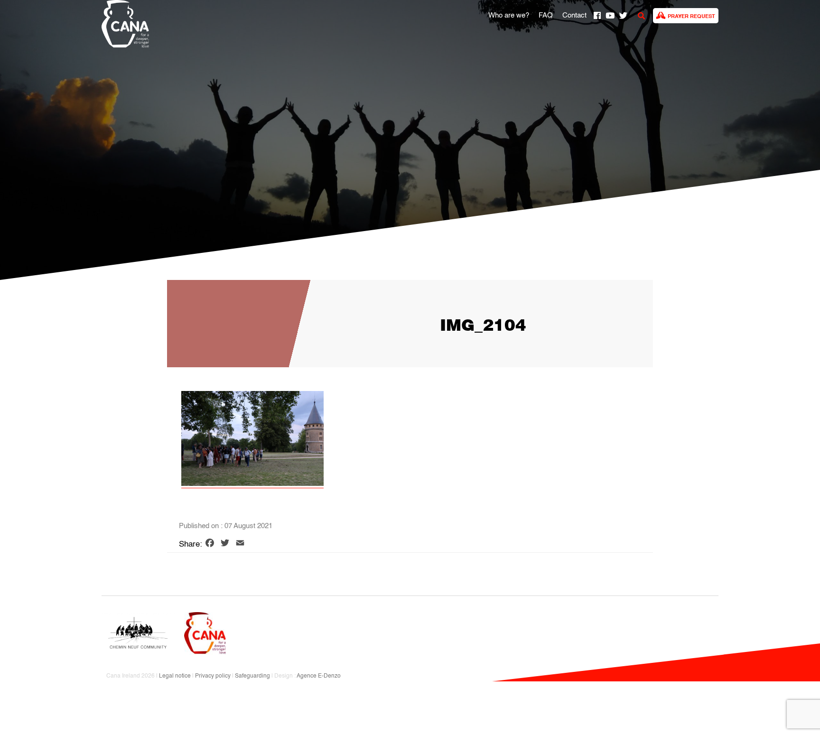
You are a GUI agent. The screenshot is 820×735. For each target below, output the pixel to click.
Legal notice (175, 676)
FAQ (546, 15)
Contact (574, 15)
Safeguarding (252, 676)
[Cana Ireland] (123, 25)
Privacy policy (213, 676)
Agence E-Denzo (319, 676)
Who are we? (508, 15)
